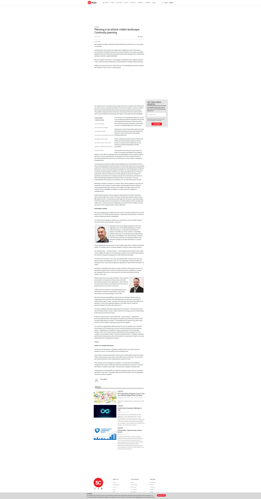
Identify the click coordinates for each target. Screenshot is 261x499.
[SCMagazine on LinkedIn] (102, 488)
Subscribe (156, 124)
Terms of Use (153, 120)
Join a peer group (134, 489)
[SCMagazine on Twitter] (98, 488)
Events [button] (126, 2)
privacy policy (139, 497)
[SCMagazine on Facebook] (95, 488)
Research (151, 484)
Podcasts (151, 491)
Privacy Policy (159, 120)
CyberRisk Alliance (116, 484)
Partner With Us (133, 491)
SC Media (114, 482)
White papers (152, 487)
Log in (165, 2)
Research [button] (140, 2)
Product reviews (153, 482)
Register (171, 2)
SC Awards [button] (147, 2)
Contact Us (115, 487)
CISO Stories (105, 2)
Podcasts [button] (133, 2)
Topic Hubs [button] (119, 2)
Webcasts (152, 489)
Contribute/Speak (134, 484)
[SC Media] (92, 2)
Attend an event (133, 487)
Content (96, 27)
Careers (114, 489)
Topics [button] (112, 2)
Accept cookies (161, 495)
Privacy (114, 491)
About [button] (154, 2)
